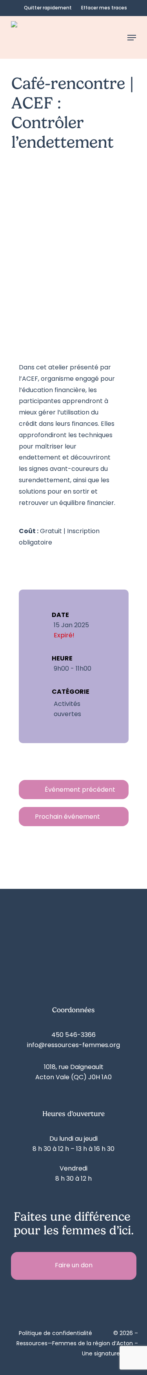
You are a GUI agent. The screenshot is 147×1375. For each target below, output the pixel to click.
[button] (131, 38)
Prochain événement (67, 817)
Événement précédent (80, 790)
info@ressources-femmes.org (73, 1045)
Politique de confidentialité (55, 1334)
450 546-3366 (73, 1035)
